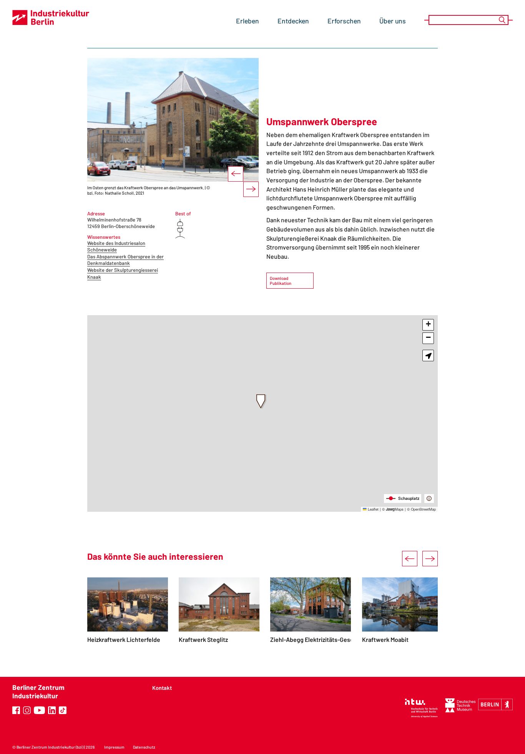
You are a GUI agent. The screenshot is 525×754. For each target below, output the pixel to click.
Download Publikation (280, 281)
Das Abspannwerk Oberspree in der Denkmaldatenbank (125, 259)
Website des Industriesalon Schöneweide (116, 246)
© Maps (393, 509)
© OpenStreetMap (421, 509)
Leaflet (373, 509)
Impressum (114, 747)
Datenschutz (144, 747)
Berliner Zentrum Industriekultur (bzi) (50, 747)
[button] (261, 401)
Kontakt (162, 688)
